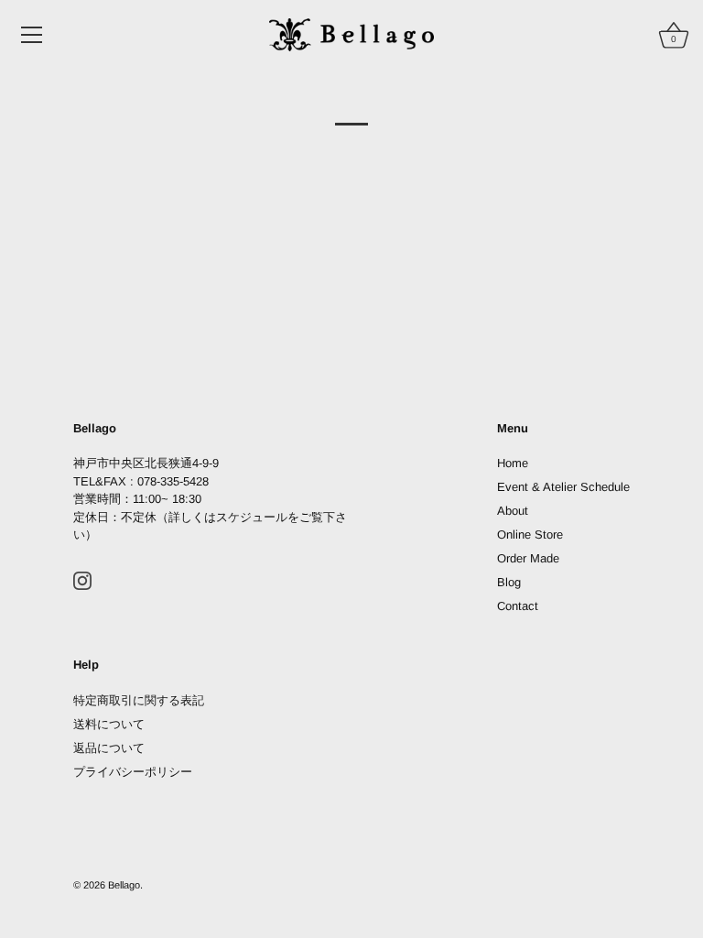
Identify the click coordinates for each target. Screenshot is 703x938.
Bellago (124, 884)
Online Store (530, 534)
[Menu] (32, 35)
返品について (109, 748)
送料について (109, 724)
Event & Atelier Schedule (563, 487)
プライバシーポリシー (132, 772)
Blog (509, 582)
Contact (517, 606)
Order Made (528, 558)
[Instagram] (82, 580)
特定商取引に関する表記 (138, 700)
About (512, 511)
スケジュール (251, 517)
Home (512, 463)
